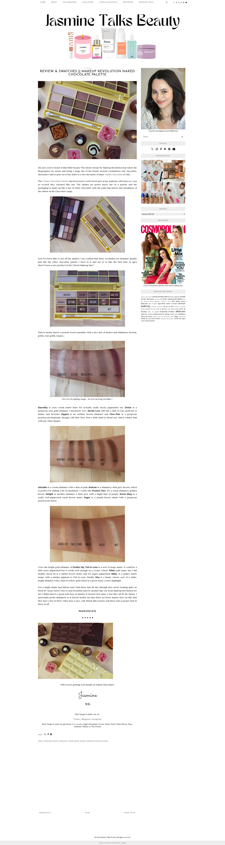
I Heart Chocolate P (52, 181)
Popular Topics (146, 2)
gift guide (176, 301)
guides (183, 301)
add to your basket (146, 297)
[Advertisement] (163, 341)
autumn (155, 297)
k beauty (174, 304)
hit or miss (153, 303)
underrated (182, 316)
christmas (150, 299)
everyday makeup (166, 299)
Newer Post (46, 813)
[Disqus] (87, 778)
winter (158, 319)
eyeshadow (63, 741)
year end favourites (148, 321)
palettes (105, 741)
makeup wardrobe (179, 306)
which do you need (148, 319)
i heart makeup (73, 741)
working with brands (167, 318)
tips (176, 316)
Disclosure (87, 2)
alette (65, 181)
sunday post (156, 316)
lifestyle (181, 303)
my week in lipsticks (160, 309)
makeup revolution (93, 741)
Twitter (76, 719)
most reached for (147, 309)
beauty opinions (174, 297)
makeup (82, 741)
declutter (157, 299)
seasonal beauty (167, 311)
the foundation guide (167, 316)
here (74, 724)
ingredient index (164, 304)
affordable (47, 741)
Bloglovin (86, 719)
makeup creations (156, 306)
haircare (144, 303)
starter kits (173, 314)
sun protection (146, 316)
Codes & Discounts (108, 2)
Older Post (129, 813)
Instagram (96, 719)
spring (167, 314)
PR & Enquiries (70, 2)
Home (42, 2)
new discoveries (173, 309)
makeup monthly (168, 306)
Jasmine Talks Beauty (108, 837)
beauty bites (163, 296)
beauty (55, 741)
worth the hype (179, 319)
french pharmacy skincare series (160, 301)
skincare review (147, 314)
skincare (180, 311)
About (54, 2)
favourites (178, 299)
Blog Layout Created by (112, 843)
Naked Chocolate (114, 174)
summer (181, 314)
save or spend (153, 312)
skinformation (158, 314)
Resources (128, 2)
